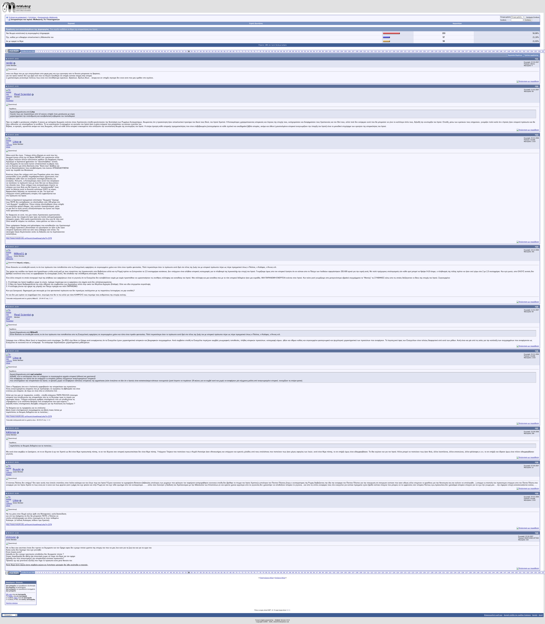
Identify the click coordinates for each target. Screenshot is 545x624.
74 (248, 51)
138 (470, 51)
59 (204, 51)
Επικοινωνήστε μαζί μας (493, 615)
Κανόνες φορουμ (12, 603)
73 (245, 51)
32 (123, 51)
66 (224, 51)
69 (233, 51)
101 (330, 51)
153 (528, 51)
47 (168, 51)
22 (93, 51)
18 (81, 51)
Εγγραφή (71, 23)
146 (501, 51)
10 (58, 51)
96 (314, 51)
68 (230, 51)
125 (420, 51)
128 (432, 51)
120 (401, 51)
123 (413, 51)
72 (242, 51)
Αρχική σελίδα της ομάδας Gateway (517, 615)
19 (84, 51)
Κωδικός (503, 20)
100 (326, 51)
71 (239, 51)
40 (147, 51)
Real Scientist (22, 94)
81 (269, 51)
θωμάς (17, 469)
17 (78, 51)
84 (278, 51)
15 (72, 51)
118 (394, 51)
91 (299, 51)
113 (375, 51)
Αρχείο (534, 615)
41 (150, 51)
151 (520, 51)
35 (132, 51)
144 (493, 51)
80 (266, 51)
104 (341, 51)
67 (227, 51)
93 (305, 51)
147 (505, 51)
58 (201, 51)
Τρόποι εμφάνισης (531, 55)
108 (357, 51)
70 (236, 51)
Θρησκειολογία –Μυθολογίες (48, 17)
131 (443, 51)
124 (416, 51)
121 (405, 51)
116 (386, 51)
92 (302, 51)
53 (186, 51)
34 (129, 51)
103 (338, 51)
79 (263, 51)
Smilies (10, 596)
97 (317, 51)
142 (485, 51)
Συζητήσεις (32, 17)
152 (524, 51)
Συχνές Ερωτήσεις (256, 23)
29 (114, 51)
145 (497, 51)
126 (424, 51)
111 (368, 51)
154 (531, 51)
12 (63, 51)
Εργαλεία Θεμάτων (515, 55)
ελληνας (11, 537)
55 (192, 51)
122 (409, 51)
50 (177, 51)
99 (323, 51)
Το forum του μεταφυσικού (18, 17)
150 (516, 51)
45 (162, 51)
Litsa (16, 141)
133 (451, 51)
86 (284, 51)
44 (159, 51)
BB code (9, 594)
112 (372, 51)
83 (275, 51)
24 (99, 51)
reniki (9, 62)
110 (364, 51)
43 (156, 51)
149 (512, 51)
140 (478, 51)
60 (206, 51)
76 (254, 51)
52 (183, 51)
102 (334, 51)
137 (466, 51)
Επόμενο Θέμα (280, 578)
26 (105, 51)
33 (126, 51)
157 (543, 51)
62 (212, 51)
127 (428, 51)
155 (535, 51)
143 (489, 51)
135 (459, 51)
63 (215, 51)
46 (165, 51)
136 (462, 51)
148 (508, 51)
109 (361, 51)
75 (251, 51)
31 (120, 51)
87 (287, 51)
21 (90, 51)
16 (75, 51)
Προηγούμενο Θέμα (266, 578)
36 (135, 51)
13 (66, 51)
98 (320, 51)
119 (397, 51)
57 (198, 51)
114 (379, 51)
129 (436, 51)
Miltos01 (19, 253)
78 (260, 51)
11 (60, 51)
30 (117, 51)
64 (218, 51)
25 (102, 51)
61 (209, 51)
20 (87, 51)
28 (111, 51)
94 (308, 51)
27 (108, 51)
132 (447, 51)
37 (138, 51)
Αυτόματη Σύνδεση (532, 17)
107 (353, 51)
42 (153, 51)
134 (455, 51)
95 (311, 51)
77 (257, 51)
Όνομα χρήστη (505, 17)
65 (221, 51)
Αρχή (541, 615)
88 (290, 51)
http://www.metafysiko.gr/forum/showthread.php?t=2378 (29, 238)
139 (474, 51)
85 (281, 51)
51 (180, 51)
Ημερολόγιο (457, 23)
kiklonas (11, 432)
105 (345, 51)
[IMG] (16, 598)
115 (383, 51)
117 (390, 51)
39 (144, 51)
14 (69, 51)
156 (539, 51)
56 (195, 51)
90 (296, 51)
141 (482, 51)
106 (349, 51)
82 (272, 51)
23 (96, 51)
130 (439, 51)
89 (293, 51)
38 (141, 51)
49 (174, 51)
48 (171, 51)
